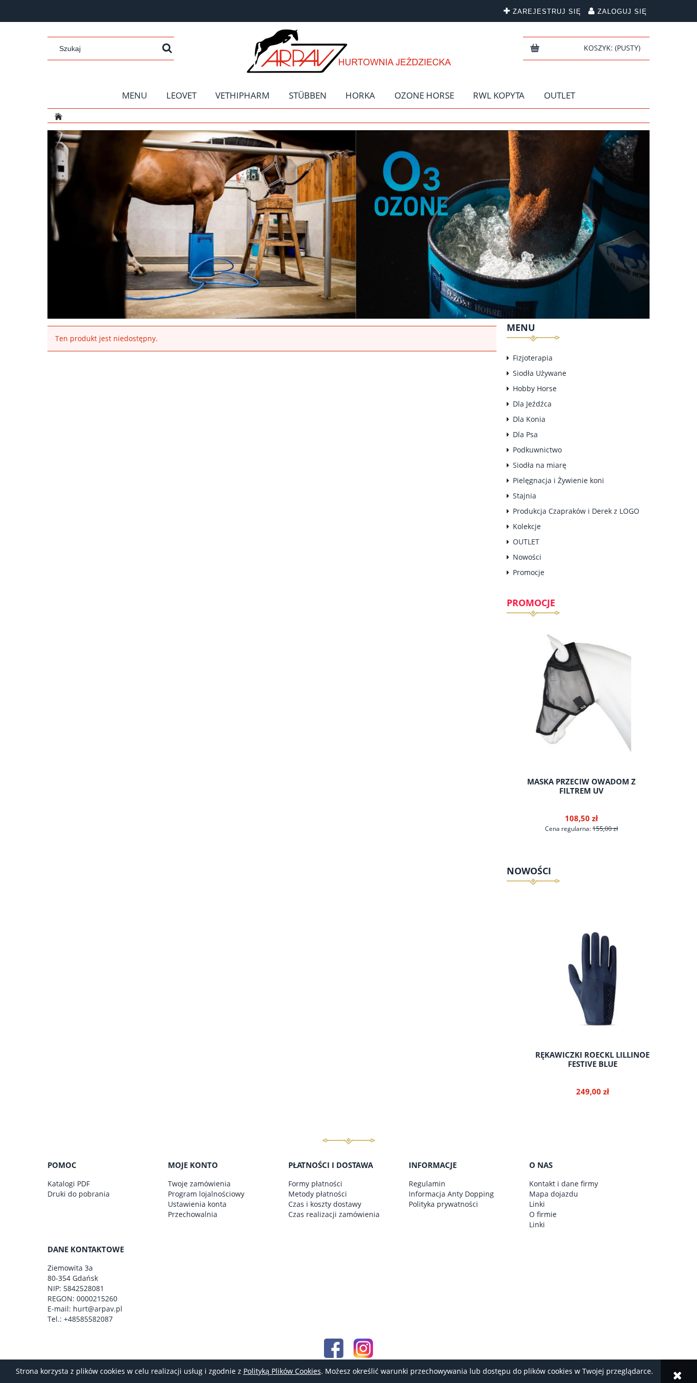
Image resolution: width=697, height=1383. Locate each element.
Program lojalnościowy (206, 1194)
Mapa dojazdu (553, 1194)
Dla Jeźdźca (532, 404)
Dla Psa (525, 434)
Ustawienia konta (197, 1204)
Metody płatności (317, 1194)
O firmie (543, 1214)
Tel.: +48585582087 (80, 1319)
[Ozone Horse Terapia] (348, 223)
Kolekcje (527, 526)
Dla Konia (529, 419)
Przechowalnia (192, 1214)
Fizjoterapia (533, 358)
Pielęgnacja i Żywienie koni (558, 480)
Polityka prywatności (443, 1204)
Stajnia (524, 495)
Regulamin (427, 1183)
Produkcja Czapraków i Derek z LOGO (576, 511)
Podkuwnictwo (537, 450)
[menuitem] (134, 95)
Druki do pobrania (78, 1194)
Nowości (527, 557)
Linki (537, 1204)
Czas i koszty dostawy (324, 1204)
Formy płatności (315, 1183)
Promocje (528, 572)
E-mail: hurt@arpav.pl (84, 1309)
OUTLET (526, 541)
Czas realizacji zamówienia (334, 1214)
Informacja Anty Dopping (451, 1194)
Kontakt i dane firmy (563, 1183)
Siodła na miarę (539, 465)
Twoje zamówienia (199, 1183)
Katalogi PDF (68, 1183)
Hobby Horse (535, 388)
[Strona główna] (348, 51)
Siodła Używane (539, 373)
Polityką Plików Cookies (282, 1371)
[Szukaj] (167, 48)
